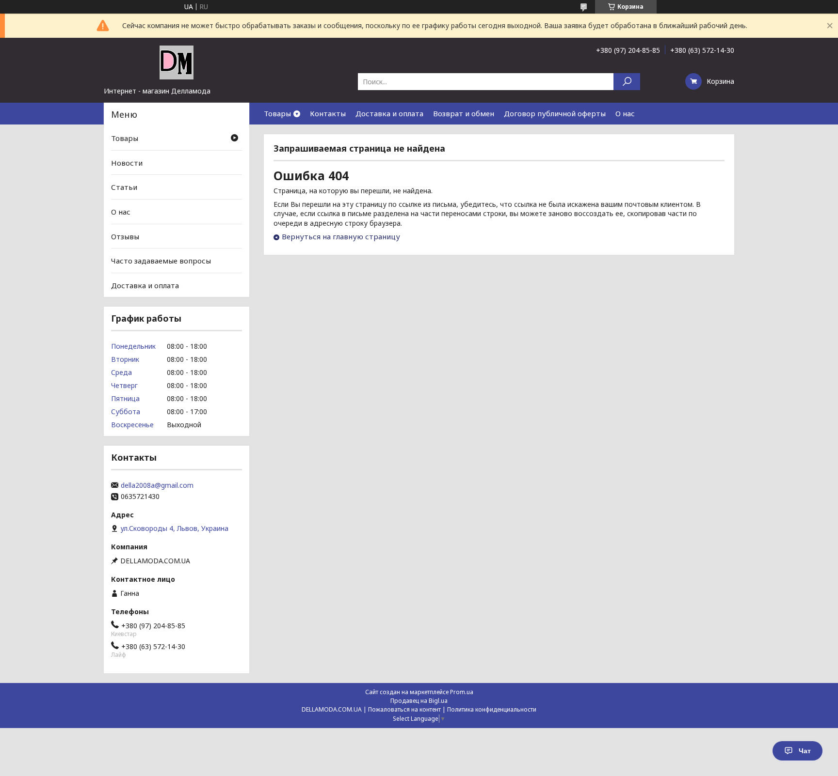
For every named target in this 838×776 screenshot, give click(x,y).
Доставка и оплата (389, 113)
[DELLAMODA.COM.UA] (176, 62)
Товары (277, 113)
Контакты (328, 113)
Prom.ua (461, 692)
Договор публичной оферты (555, 113)
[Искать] (626, 81)
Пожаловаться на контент (404, 709)
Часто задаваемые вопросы (161, 260)
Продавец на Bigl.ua (419, 701)
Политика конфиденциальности (491, 709)
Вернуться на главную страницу (341, 236)
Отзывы (125, 236)
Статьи (124, 187)
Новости (127, 163)
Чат (805, 751)
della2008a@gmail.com (157, 485)
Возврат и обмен (463, 113)
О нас (625, 113)
